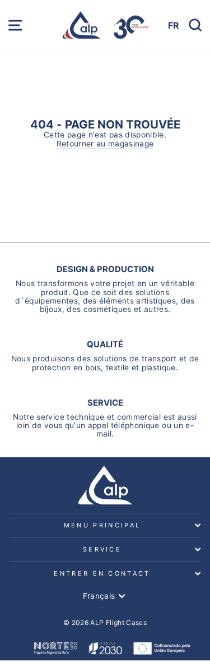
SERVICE (102, 549)
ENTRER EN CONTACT (102, 573)
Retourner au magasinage (105, 144)
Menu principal (102, 525)
